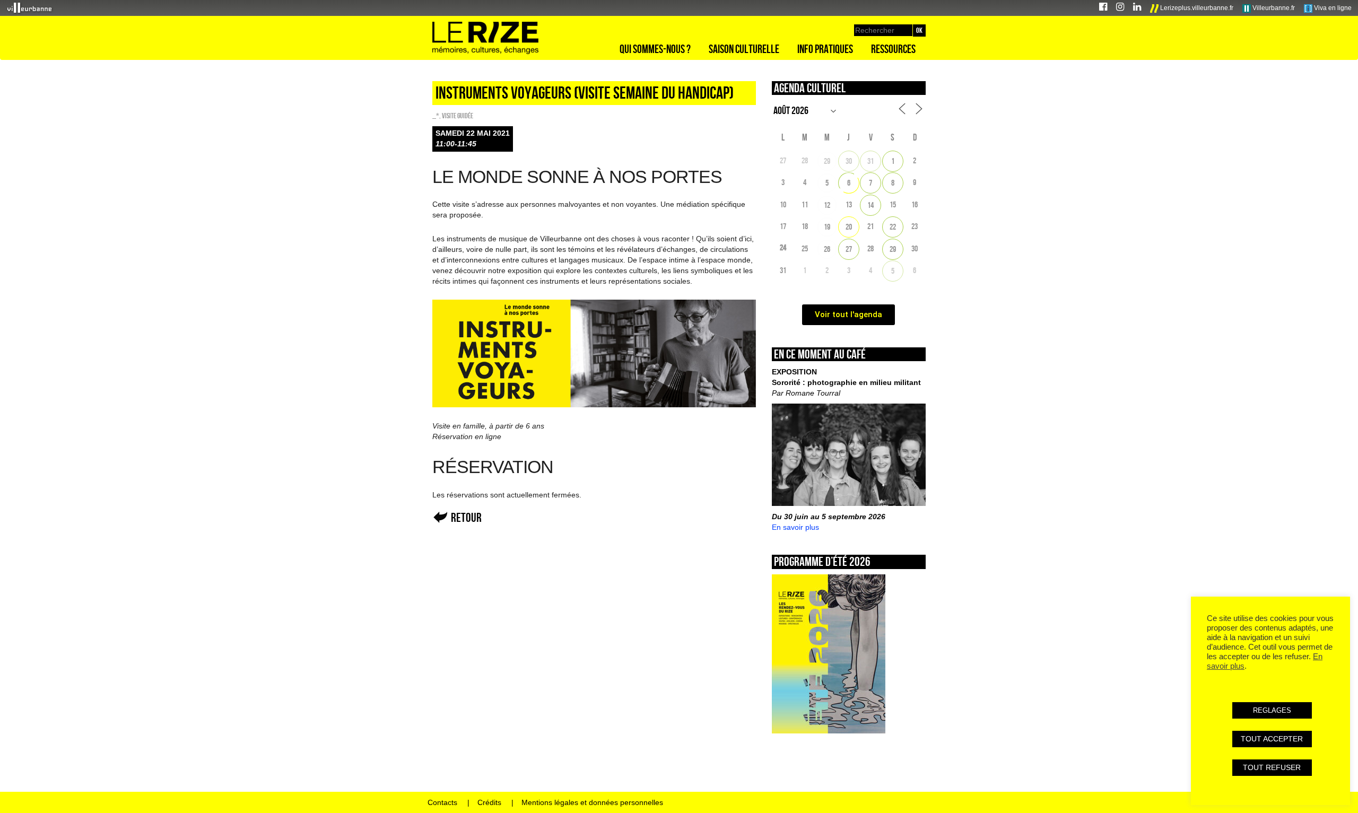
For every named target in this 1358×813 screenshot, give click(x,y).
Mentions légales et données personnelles (592, 802)
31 (870, 160)
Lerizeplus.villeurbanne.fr (1196, 8)
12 (827, 204)
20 (849, 226)
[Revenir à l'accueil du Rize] (485, 38)
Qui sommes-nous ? (655, 48)
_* (435, 115)
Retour (466, 517)
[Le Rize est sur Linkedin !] (1137, 8)
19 (827, 226)
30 (849, 160)
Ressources (893, 48)
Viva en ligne (1332, 8)
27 (849, 248)
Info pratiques (825, 48)
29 (827, 160)
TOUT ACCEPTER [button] (1272, 739)
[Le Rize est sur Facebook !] (1103, 8)
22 (893, 226)
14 (870, 204)
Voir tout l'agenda (848, 314)
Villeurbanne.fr (1273, 8)
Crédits (489, 802)
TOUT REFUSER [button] (1272, 767)
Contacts (442, 802)
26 (827, 248)
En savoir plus (795, 527)
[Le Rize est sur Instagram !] (1120, 8)
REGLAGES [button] (1272, 710)
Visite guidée (457, 115)
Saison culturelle (744, 48)
